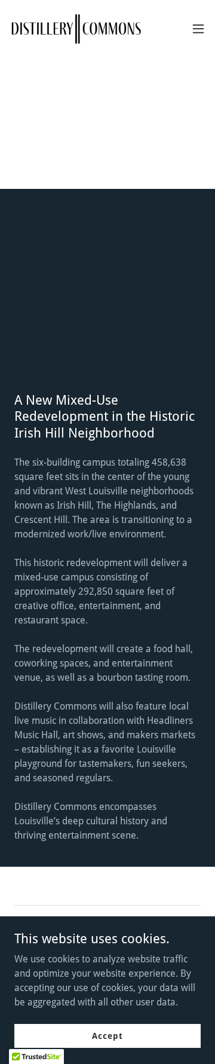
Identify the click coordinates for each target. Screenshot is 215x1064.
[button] (198, 29)
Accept (107, 1035)
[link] (76, 29)
